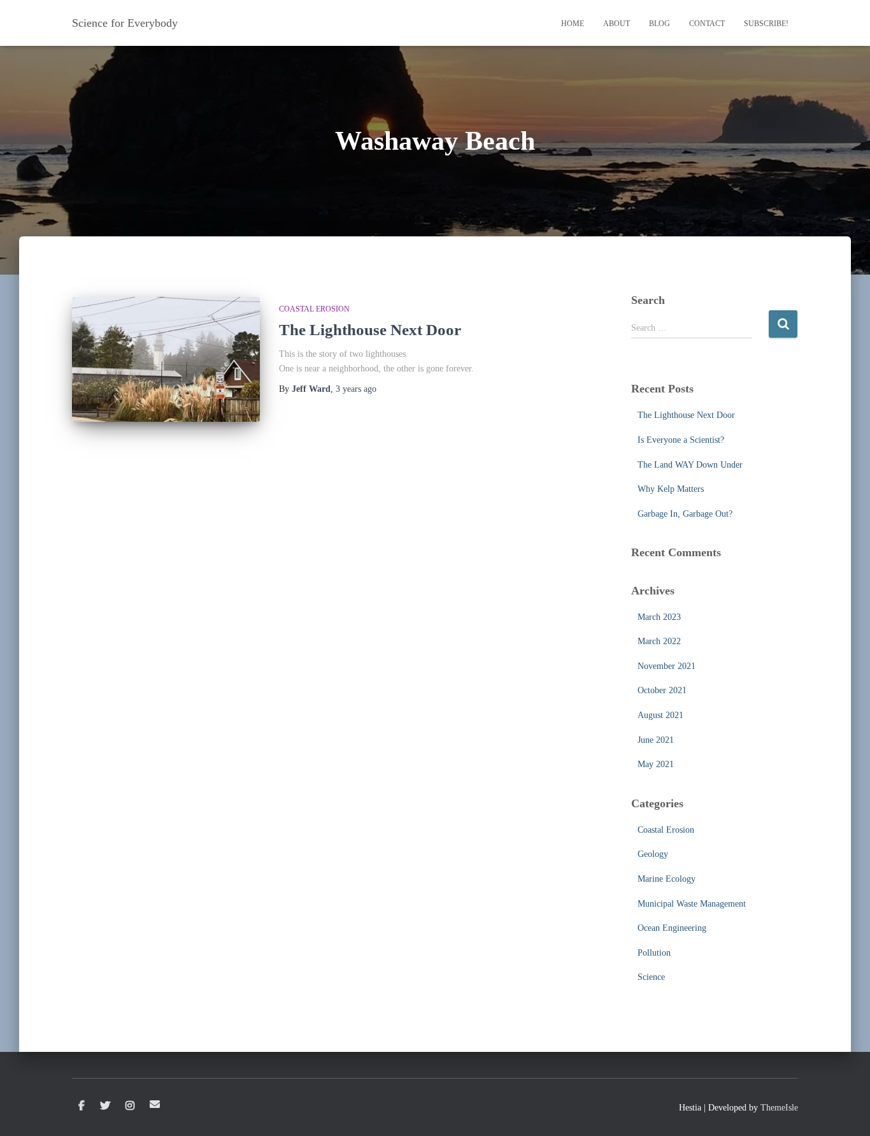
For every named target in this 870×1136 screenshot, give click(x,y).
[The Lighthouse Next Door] (166, 359)
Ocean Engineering (672, 928)
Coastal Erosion (314, 309)
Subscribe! (766, 23)
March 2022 (659, 641)
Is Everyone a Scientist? (681, 440)
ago (356, 389)
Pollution (654, 953)
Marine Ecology (666, 879)
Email (154, 1104)
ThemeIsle (779, 1107)
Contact (707, 23)
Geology (653, 854)
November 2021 (666, 666)
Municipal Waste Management (692, 904)
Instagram (130, 1106)
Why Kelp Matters (671, 489)
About (616, 23)
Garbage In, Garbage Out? (685, 514)
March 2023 (659, 617)
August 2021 (660, 715)
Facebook (81, 1106)
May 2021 (656, 764)
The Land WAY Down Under (690, 465)
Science (651, 977)
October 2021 (662, 690)
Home (572, 23)
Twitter (105, 1106)
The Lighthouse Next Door (370, 329)
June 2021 (656, 740)
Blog (659, 23)
